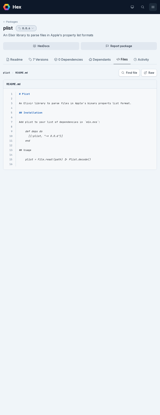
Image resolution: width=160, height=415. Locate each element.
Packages (12, 21)
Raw (151, 72)
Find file (131, 72)
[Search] (142, 7)
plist (8, 28)
